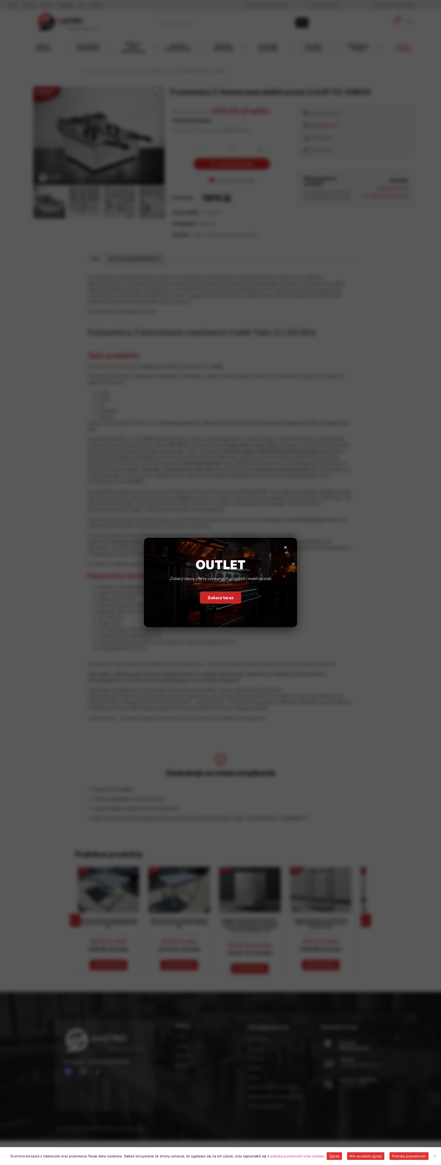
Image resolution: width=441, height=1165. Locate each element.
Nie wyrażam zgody (366, 1156)
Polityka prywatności (409, 1156)
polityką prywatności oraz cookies (297, 1156)
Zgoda (334, 1156)
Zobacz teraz (220, 597)
